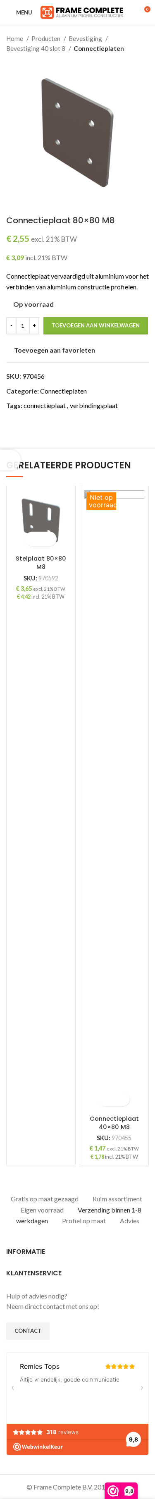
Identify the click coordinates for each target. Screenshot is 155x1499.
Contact (27, 1330)
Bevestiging (86, 38)
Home (15, 38)
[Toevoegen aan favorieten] (48, 539)
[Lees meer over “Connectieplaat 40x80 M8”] (107, 1099)
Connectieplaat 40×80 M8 (114, 1123)
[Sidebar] (10, 460)
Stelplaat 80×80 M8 (41, 562)
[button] (33, 539)
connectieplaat (45, 405)
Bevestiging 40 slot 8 (36, 48)
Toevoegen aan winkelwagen (96, 325)
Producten (46, 38)
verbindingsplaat (94, 405)
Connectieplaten (99, 48)
